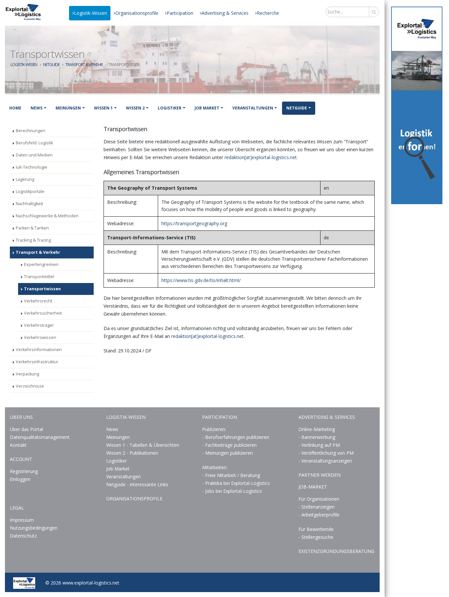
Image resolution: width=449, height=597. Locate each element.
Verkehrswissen (40, 337)
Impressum (22, 520)
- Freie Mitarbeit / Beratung (231, 475)
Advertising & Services (224, 13)
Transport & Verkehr (84, 64)
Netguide (51, 64)
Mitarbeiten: (214, 467)
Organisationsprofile (136, 13)
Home (15, 108)
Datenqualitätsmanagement (40, 437)
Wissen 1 (103, 108)
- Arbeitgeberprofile (319, 515)
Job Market (207, 108)
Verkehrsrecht (38, 301)
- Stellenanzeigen (316, 507)
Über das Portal (26, 429)
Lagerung (25, 179)
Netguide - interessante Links (137, 484)
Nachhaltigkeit (29, 203)
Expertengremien (41, 264)
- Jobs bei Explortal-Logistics (232, 491)
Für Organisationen (318, 499)
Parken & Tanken (32, 228)
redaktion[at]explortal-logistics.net (261, 157)
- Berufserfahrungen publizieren (235, 437)
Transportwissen (42, 289)
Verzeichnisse (30, 386)
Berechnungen (30, 130)
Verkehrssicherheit (43, 313)
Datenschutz (23, 536)
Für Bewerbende (316, 529)
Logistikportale (30, 191)
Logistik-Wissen (90, 13)
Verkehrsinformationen (39, 349)
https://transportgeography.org (194, 223)
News (36, 108)
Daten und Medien (34, 155)
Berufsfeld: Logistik (34, 143)
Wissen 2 (135, 108)
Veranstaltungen (252, 108)
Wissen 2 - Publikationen (132, 453)
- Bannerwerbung (316, 437)
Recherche (268, 13)
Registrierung (24, 471)
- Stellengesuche (315, 537)
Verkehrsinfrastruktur (37, 362)
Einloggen (20, 479)
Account (21, 459)
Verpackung (27, 374)
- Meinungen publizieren (227, 453)
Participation (180, 13)
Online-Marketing (316, 429)
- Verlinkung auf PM (319, 445)
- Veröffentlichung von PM (326, 453)
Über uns (21, 417)
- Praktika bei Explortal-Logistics (236, 483)
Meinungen (68, 108)
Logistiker (169, 108)
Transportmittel (39, 276)
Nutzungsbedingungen (34, 528)
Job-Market (312, 487)
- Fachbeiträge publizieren (229, 445)
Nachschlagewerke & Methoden (47, 216)
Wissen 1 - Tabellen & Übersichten (143, 445)
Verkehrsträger (39, 325)
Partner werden (319, 475)
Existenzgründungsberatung (336, 551)
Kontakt (18, 445)
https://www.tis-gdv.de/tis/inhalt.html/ (201, 280)
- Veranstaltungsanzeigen (325, 461)
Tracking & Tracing (33, 240)
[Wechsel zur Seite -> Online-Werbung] (416, 105)
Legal (17, 508)
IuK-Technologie (31, 167)
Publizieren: (214, 429)
